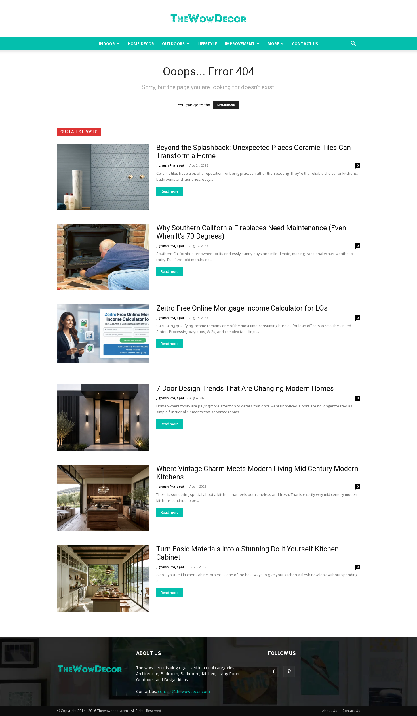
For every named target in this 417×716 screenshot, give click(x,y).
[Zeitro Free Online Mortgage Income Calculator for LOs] (103, 333)
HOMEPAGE (226, 105)
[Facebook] (273, 671)
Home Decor (141, 43)
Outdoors (173, 43)
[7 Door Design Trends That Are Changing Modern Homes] (103, 417)
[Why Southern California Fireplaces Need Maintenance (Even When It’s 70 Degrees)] (103, 257)
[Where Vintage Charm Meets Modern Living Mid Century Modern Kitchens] (103, 498)
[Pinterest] (289, 671)
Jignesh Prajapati (171, 165)
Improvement (240, 43)
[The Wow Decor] (208, 18)
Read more (169, 191)
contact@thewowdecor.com (184, 691)
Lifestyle (207, 43)
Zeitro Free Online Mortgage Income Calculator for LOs (242, 308)
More (273, 43)
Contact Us (305, 43)
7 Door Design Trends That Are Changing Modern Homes (245, 388)
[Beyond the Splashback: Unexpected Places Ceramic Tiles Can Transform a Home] (103, 177)
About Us (329, 710)
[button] (353, 44)
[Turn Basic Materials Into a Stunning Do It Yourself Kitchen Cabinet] (103, 578)
